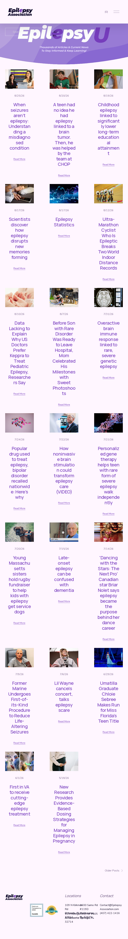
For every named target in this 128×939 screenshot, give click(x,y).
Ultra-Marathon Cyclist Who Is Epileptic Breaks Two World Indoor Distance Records (108, 243)
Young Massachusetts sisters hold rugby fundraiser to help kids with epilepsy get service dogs (19, 584)
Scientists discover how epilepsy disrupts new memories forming (19, 238)
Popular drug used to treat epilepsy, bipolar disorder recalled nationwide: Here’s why (19, 472)
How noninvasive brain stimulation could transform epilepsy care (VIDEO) (64, 470)
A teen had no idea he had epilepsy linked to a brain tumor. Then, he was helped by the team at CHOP (64, 134)
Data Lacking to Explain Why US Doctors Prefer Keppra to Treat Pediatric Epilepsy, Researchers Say (19, 353)
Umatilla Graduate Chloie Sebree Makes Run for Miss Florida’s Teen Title (108, 702)
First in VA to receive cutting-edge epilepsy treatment (19, 800)
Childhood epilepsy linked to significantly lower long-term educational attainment (109, 128)
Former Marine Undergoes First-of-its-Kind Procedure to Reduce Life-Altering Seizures (19, 707)
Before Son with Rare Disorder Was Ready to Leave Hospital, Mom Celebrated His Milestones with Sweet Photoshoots (64, 358)
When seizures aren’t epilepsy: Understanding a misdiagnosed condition (19, 126)
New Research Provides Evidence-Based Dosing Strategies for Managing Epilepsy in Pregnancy (64, 814)
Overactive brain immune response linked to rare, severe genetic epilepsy (109, 344)
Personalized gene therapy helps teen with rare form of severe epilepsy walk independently (109, 475)
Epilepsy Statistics (64, 222)
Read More (19, 159)
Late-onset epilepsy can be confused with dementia (64, 573)
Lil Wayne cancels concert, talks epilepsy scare (64, 696)
